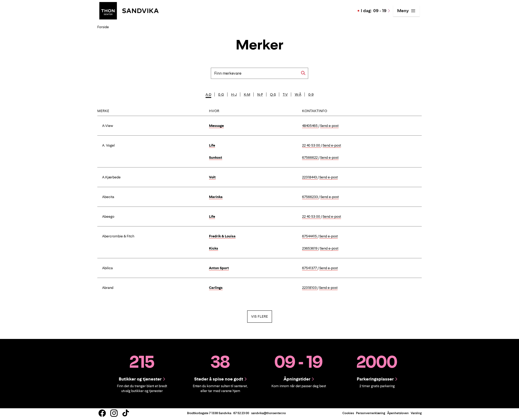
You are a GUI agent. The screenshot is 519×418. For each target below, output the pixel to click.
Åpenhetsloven (398, 413)
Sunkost (215, 157)
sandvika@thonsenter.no (268, 413)
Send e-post (329, 126)
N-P (260, 94)
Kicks (213, 248)
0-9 (311, 94)
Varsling (416, 413)
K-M (247, 94)
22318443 (310, 177)
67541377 (310, 268)
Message (216, 126)
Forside (103, 27)
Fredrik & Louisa (222, 236)
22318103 (309, 288)
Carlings (216, 288)
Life (212, 145)
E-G (221, 94)
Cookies (348, 413)
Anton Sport (219, 268)
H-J (234, 94)
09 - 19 (373, 10)
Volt (212, 177)
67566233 (310, 197)
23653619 (310, 248)
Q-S (273, 94)
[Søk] (303, 73)
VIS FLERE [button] (261, 316)
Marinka (216, 197)
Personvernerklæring (370, 413)
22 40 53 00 (311, 145)
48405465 (310, 126)
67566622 (310, 157)
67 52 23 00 (241, 413)
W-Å (298, 94)
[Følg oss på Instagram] (114, 413)
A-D (208, 94)
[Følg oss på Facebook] (102, 413)
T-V (285, 94)
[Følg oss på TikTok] (126, 413)
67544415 (310, 236)
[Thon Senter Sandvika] (129, 10)
